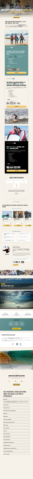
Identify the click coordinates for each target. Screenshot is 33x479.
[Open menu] (31, 1)
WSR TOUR (26, 218)
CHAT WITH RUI (16, 264)
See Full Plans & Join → (16, 328)
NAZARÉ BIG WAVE (17, 218)
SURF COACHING (5, 218)
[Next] (27, 189)
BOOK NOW (16, 72)
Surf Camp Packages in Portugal (13, 21)
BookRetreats (8, 361)
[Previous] (6, 189)
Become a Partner (16, 384)
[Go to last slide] (0, 272)
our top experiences (16, 201)
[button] (4, 272)
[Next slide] (32, 272)
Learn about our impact (3, 363)
